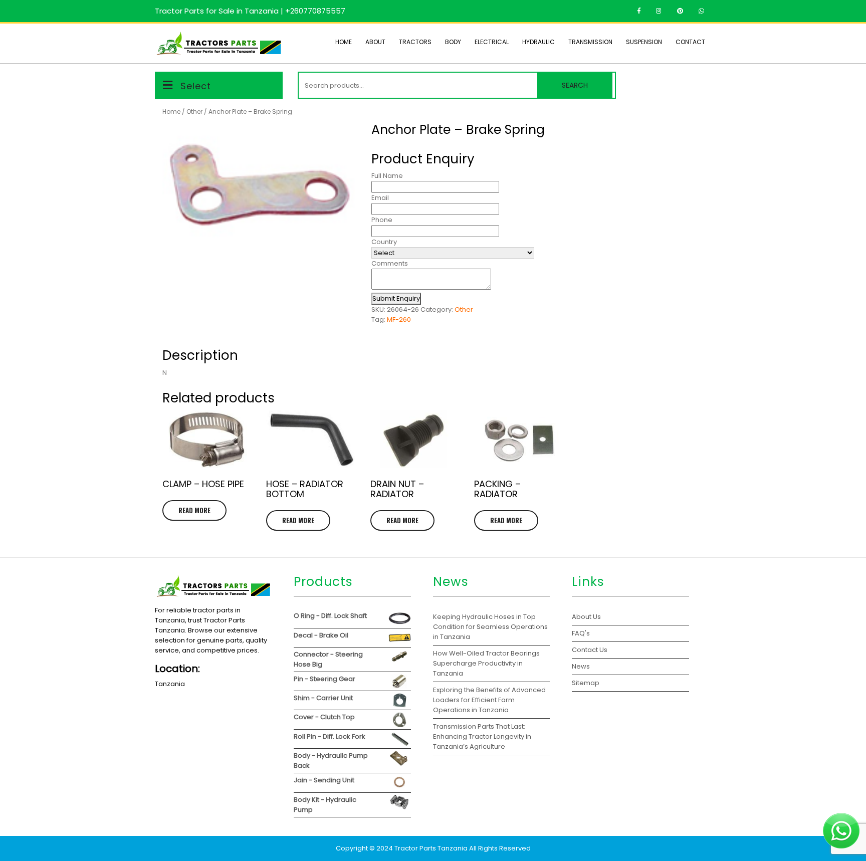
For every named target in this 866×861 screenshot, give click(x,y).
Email (380, 197)
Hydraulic (538, 42)
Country (384, 242)
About (375, 42)
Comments (389, 263)
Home (343, 42)
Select (195, 86)
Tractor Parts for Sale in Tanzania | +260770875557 (250, 11)
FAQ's (581, 633)
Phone (381, 220)
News (581, 666)
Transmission (590, 42)
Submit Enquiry (396, 298)
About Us (586, 616)
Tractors (415, 42)
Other (194, 111)
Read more (194, 510)
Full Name (387, 175)
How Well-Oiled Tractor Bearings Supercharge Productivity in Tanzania (486, 663)
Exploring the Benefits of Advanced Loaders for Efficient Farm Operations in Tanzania (489, 700)
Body (453, 42)
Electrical (492, 42)
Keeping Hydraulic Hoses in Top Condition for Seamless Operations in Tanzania (490, 626)
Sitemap (585, 683)
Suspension (644, 42)
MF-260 (399, 319)
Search (575, 85)
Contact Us (589, 650)
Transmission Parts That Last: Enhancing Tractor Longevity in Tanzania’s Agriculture (482, 736)
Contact (690, 42)
